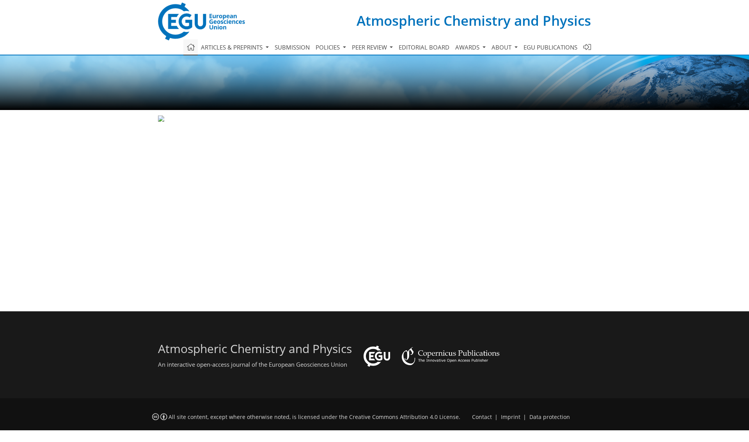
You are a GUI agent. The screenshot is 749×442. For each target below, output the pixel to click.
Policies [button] (328, 47)
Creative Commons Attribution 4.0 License (404, 417)
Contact (482, 417)
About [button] (502, 47)
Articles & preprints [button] (232, 47)
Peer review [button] (370, 47)
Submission (292, 47)
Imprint (510, 417)
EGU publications (550, 47)
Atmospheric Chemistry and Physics (474, 20)
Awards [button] (468, 47)
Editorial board (424, 47)
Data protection (549, 417)
